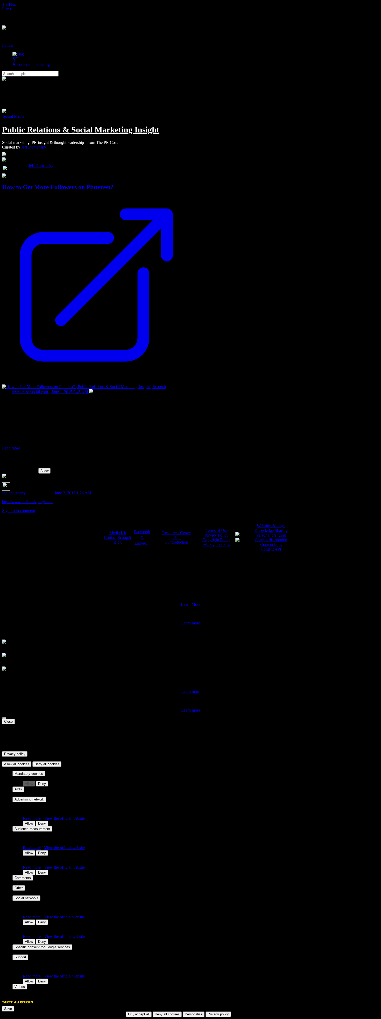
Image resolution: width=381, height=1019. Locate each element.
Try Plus (9, 4)
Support (20, 957)
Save (8, 1009)
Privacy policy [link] (14, 754)
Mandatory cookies (29, 774)
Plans (6, 9)
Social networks (26, 898)
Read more (11, 448)
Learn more (190, 623)
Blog (118, 542)
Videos (20, 987)
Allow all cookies (16, 764)
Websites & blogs (271, 526)
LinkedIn (142, 543)
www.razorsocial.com (30, 392)
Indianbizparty (14, 493)
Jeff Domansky (33, 147)
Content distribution (271, 540)
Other (19, 888)
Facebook (142, 532)
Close (8, 721)
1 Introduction (176, 542)
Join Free (9, 18)
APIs (18, 789)
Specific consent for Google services (42, 947)
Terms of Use (217, 530)
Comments (23, 878)
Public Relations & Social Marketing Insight (80, 129)
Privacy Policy (216, 535)
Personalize (193, 1014)
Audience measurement (32, 829)
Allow (44, 471)
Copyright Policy (216, 540)
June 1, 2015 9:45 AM (70, 392)
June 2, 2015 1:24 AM (72, 493)
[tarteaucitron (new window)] (17, 1004)
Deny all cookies (46, 764)
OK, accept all (139, 1014)
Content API (271, 549)
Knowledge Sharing (271, 530)
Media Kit (117, 533)
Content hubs (271, 544)
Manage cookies (216, 544)
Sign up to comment (18, 510)
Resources (10, 13)
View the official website (64, 818)
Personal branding (271, 535)
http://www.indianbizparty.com (27, 502)
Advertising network (29, 799)
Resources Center (176, 533)
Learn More (190, 604)
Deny (42, 784)
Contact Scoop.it (117, 537)
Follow (8, 45)
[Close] (4, 718)
